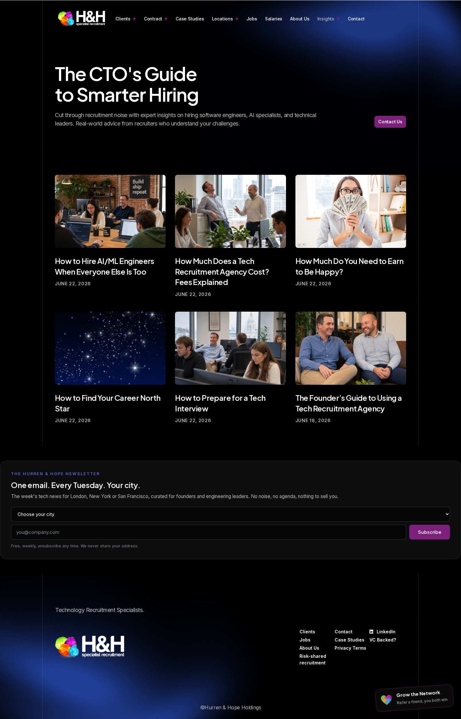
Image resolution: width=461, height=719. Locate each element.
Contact (356, 18)
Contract (153, 18)
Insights (325, 18)
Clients (122, 18)
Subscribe (429, 532)
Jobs (251, 18)
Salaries (273, 18)
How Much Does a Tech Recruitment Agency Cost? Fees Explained (222, 271)
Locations (222, 18)
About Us (299, 18)
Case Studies (190, 18)
